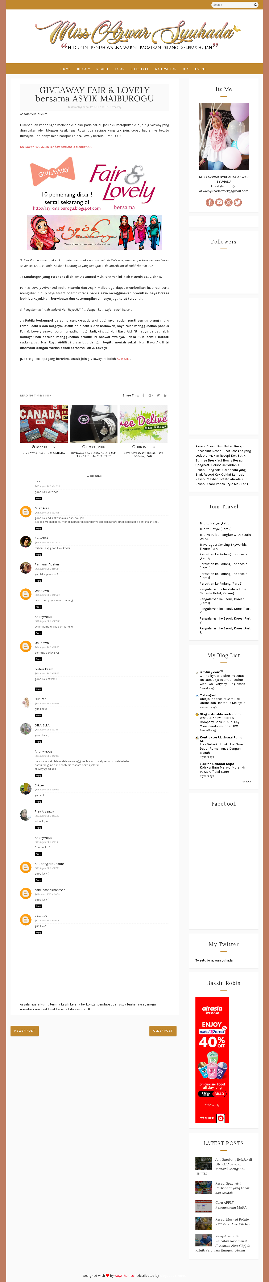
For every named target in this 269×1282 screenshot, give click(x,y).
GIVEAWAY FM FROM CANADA (43, 452)
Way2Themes (124, 1276)
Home (65, 69)
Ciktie (39, 785)
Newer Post (24, 1031)
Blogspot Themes (173, 1276)
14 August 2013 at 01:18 (47, 569)
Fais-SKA (41, 538)
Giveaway (115, 107)
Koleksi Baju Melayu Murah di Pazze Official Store (222, 770)
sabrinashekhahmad (50, 890)
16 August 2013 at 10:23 (48, 816)
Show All (247, 781)
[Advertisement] (223, 366)
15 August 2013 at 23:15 (48, 756)
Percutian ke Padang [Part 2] (221, 583)
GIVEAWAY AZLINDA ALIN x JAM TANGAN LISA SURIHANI (93, 454)
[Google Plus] (151, 395)
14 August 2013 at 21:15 (47, 729)
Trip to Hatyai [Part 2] (216, 529)
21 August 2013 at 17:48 (48, 920)
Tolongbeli (208, 695)
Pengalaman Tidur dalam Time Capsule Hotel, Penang (223, 591)
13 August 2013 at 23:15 (48, 512)
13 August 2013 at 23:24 (48, 542)
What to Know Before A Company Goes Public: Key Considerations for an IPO (219, 722)
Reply (38, 498)
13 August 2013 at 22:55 (48, 486)
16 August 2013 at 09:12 (48, 789)
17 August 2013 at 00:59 (48, 894)
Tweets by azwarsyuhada (214, 960)
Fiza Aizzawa (44, 811)
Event (200, 69)
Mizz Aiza (42, 508)
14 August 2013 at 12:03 (48, 647)
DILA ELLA (42, 725)
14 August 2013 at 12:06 (48, 673)
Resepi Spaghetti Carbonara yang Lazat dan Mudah (232, 1188)
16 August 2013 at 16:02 (48, 842)
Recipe (102, 69)
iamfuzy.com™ (211, 672)
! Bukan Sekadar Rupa (217, 764)
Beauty (83, 69)
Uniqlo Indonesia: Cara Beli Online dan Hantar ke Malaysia (222, 701)
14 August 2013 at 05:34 (48, 595)
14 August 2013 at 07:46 (48, 621)
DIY (186, 69)
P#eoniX (41, 916)
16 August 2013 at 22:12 (48, 868)
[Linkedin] (166, 395)
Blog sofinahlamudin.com (220, 714)
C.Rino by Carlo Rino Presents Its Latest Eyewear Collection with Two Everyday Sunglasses (222, 680)
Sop (38, 482)
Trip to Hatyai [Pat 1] (215, 523)
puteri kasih (44, 669)
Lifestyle (140, 69)
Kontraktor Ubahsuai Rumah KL (222, 739)
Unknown (42, 591)
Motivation (166, 69)
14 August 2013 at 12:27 (48, 703)
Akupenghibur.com (49, 864)
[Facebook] (143, 395)
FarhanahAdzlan (47, 564)
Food (120, 69)
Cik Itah (40, 699)
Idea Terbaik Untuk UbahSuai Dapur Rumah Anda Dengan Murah (221, 748)
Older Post (163, 1031)
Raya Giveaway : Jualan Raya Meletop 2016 (143, 454)
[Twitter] (158, 395)
